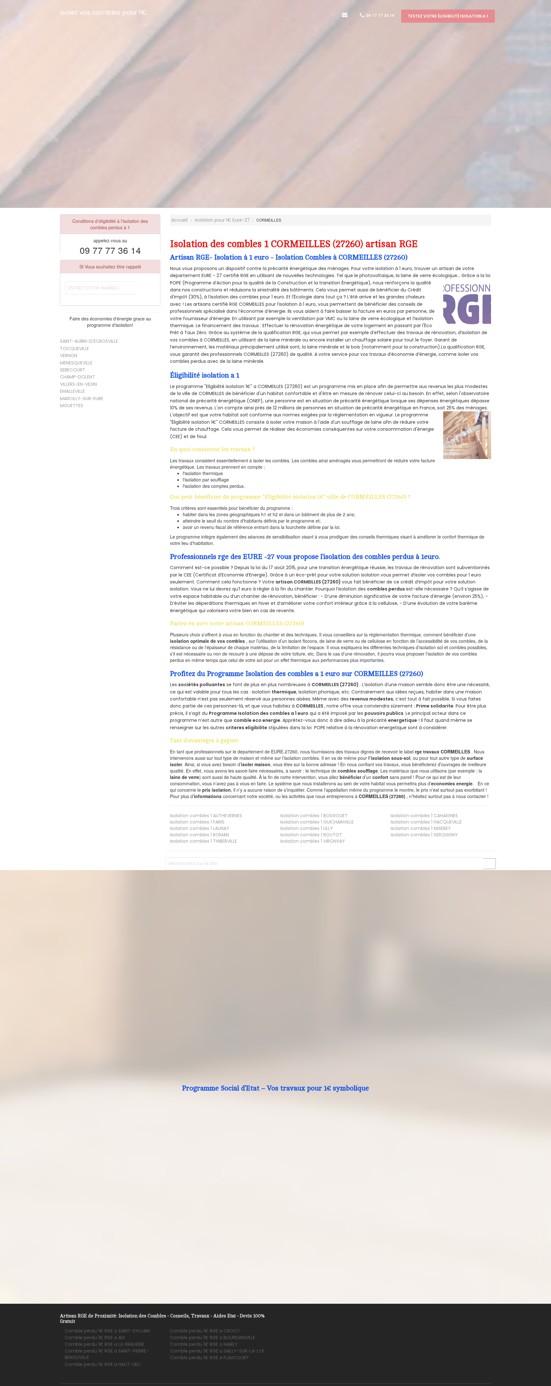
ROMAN (199, 835)
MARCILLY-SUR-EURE (81, 398)
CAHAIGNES (424, 815)
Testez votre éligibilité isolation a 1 (448, 16)
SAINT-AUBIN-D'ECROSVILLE (89, 341)
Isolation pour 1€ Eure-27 (222, 220)
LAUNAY (199, 828)
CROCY (205, 1331)
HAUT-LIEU (102, 1364)
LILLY (306, 828)
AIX (95, 1337)
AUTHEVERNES (206, 815)
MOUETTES (71, 405)
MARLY (204, 1344)
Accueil (178, 220)
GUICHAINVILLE (317, 822)
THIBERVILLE (203, 841)
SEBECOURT (72, 370)
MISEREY (421, 828)
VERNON (68, 355)
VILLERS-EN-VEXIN (78, 384)
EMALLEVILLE (72, 391)
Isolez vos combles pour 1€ (103, 12)
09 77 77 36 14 (379, 15)
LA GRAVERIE (104, 1344)
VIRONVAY (312, 841)
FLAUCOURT (209, 1357)
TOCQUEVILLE (74, 348)
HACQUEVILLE (426, 822)
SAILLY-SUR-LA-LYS (217, 1351)
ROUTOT (311, 835)
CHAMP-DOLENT (77, 377)
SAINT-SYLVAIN (107, 1331)
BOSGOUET (314, 815)
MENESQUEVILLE (76, 363)
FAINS (197, 822)
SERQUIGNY (424, 835)
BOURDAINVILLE (212, 1337)
